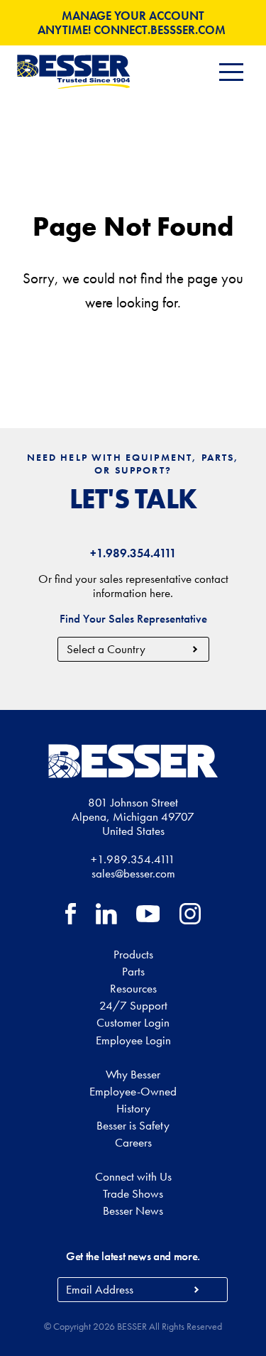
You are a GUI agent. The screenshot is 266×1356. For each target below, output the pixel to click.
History (133, 1108)
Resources (133, 988)
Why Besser (133, 1074)
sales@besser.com (133, 873)
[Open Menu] (231, 72)
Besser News (133, 1210)
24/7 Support (133, 1005)
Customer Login (133, 1022)
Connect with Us (133, 1176)
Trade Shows (133, 1193)
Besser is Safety (133, 1125)
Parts (133, 971)
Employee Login (133, 1040)
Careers (133, 1142)
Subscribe (196, 1289)
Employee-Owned (133, 1091)
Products (133, 954)
